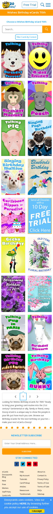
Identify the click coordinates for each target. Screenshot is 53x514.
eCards (5, 472)
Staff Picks (6, 492)
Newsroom (24, 490)
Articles (23, 486)
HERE (23, 503)
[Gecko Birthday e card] (13, 255)
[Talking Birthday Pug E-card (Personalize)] (13, 372)
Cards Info (6, 495)
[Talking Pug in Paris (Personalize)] (13, 333)
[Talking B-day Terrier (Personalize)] (13, 60)
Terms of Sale (43, 486)
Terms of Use (43, 483)
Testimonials (25, 494)
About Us (41, 472)
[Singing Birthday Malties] (13, 177)
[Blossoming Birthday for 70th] (13, 294)
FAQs (39, 490)
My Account (24, 475)
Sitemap (40, 494)
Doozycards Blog (7, 475)
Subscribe (26, 451)
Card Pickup (25, 483)
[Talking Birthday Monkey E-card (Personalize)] (13, 99)
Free (4, 484)
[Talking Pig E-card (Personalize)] (13, 138)
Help (22, 472)
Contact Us (41, 475)
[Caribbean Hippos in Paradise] (13, 216)
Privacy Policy (42, 479)
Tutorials (23, 479)
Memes (5, 488)
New (4, 480)
